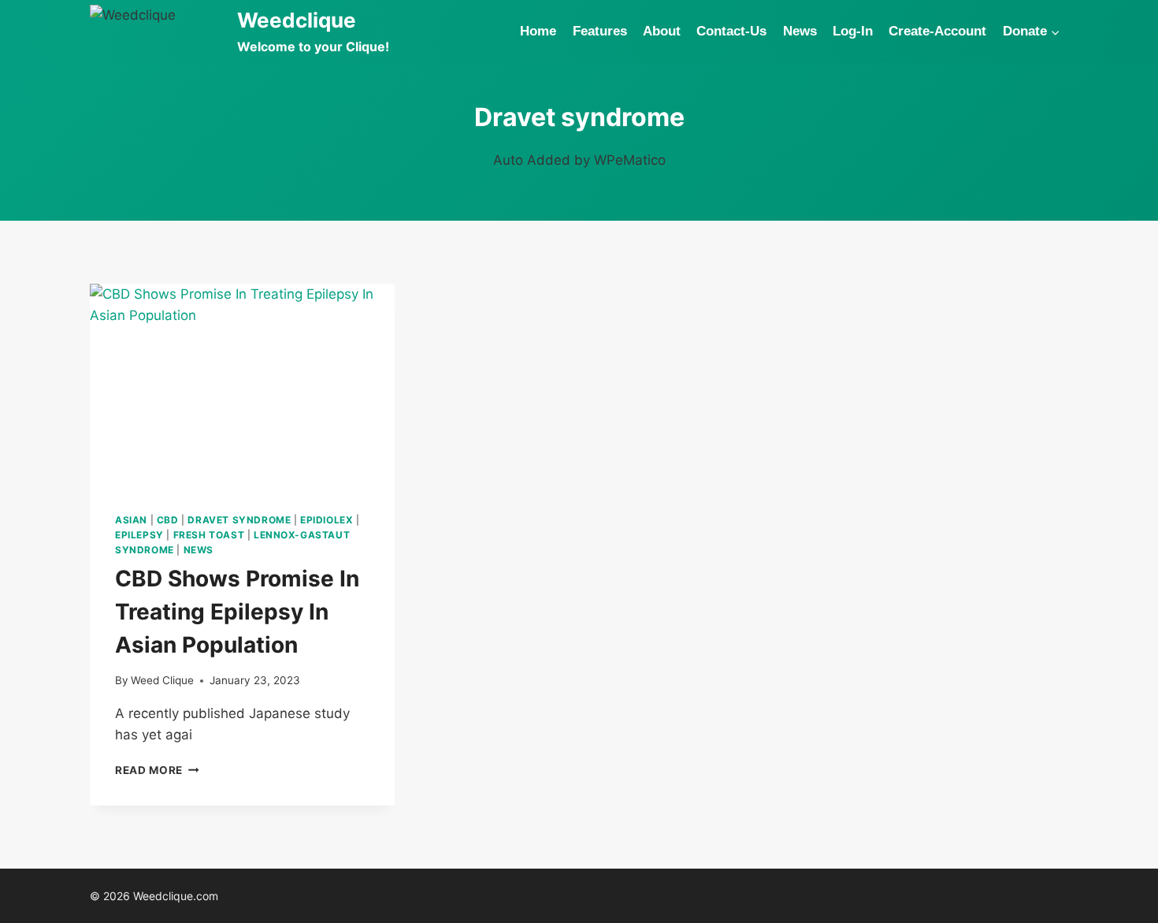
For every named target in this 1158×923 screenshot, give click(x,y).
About (662, 31)
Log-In (853, 31)
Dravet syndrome (239, 520)
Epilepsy (139, 535)
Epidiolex (326, 520)
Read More (157, 770)
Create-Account (937, 31)
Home (538, 31)
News (800, 31)
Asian (131, 520)
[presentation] (242, 385)
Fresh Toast (209, 535)
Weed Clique (162, 680)
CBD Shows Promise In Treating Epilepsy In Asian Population (237, 611)
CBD (168, 520)
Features (600, 31)
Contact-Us (731, 31)
